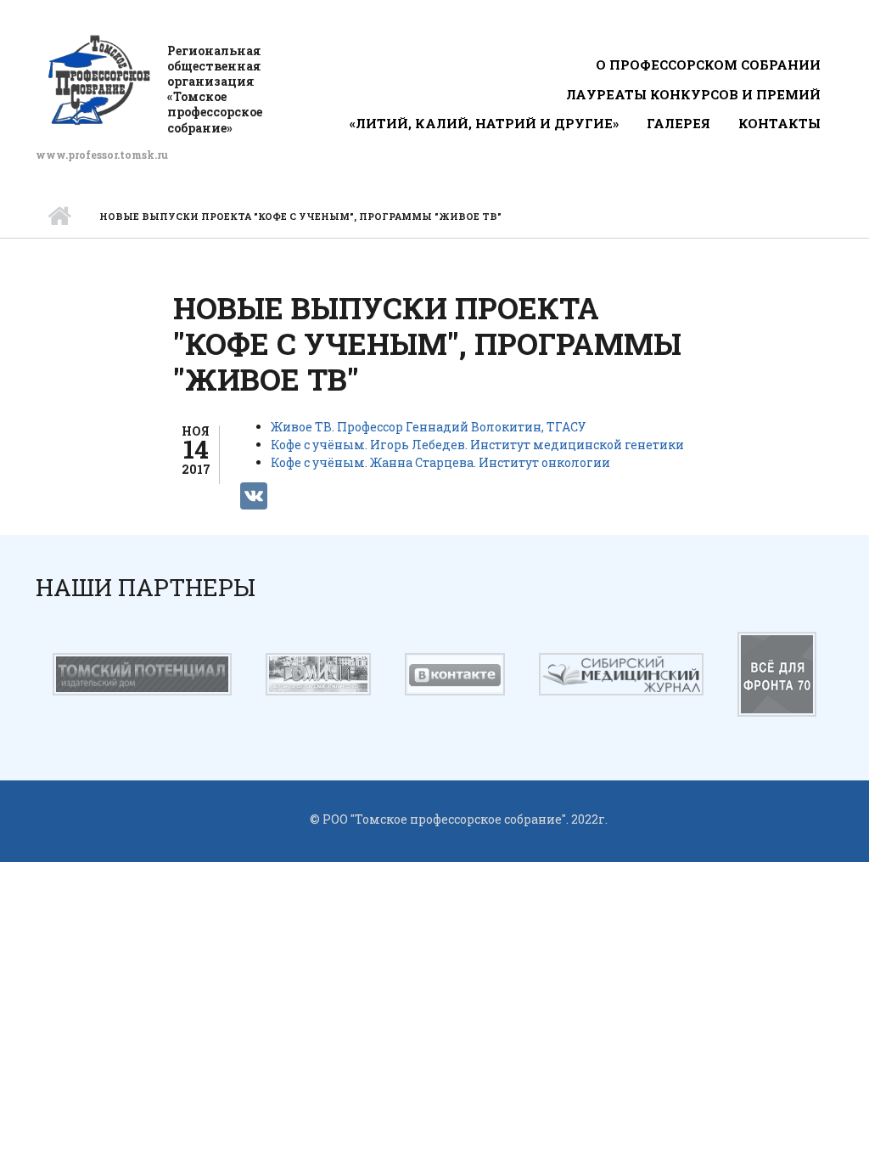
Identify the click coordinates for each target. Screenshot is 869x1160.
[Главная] (99, 79)
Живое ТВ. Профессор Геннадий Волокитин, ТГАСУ (428, 427)
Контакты (779, 123)
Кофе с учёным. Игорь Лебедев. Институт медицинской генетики (477, 444)
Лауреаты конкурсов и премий (693, 94)
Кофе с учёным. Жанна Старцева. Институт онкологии (440, 462)
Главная (59, 216)
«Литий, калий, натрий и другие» (484, 123)
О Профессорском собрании (708, 64)
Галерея (678, 123)
